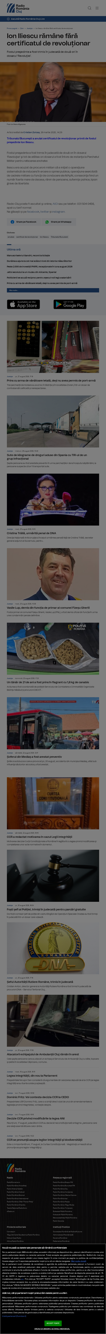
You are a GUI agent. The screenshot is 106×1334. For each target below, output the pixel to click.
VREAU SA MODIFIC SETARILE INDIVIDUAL (52, 1329)
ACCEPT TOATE (53, 1323)
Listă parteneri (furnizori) (14, 1316)
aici (22, 1279)
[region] (53, 1289)
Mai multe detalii (78, 1261)
